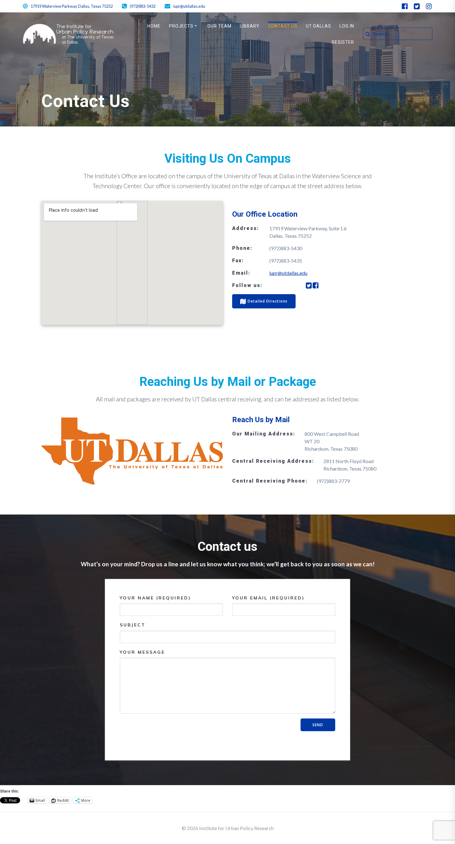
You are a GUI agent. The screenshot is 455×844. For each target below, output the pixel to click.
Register (343, 42)
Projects (181, 26)
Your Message (142, 652)
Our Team (219, 26)
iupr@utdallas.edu (288, 273)
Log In (347, 26)
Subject (132, 625)
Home (154, 26)
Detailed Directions (268, 301)
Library (249, 26)
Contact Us (282, 26)
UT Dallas (318, 26)
